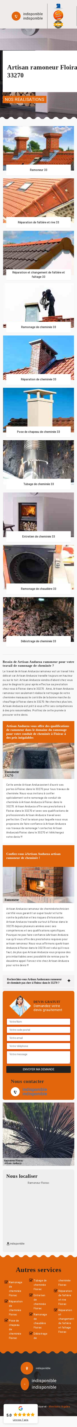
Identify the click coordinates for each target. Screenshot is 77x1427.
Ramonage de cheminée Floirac (15, 1289)
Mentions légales (59, 1406)
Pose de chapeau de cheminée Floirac (15, 1329)
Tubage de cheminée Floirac (40, 1285)
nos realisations (24, 99)
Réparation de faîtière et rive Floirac (65, 1297)
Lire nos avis (20, 1420)
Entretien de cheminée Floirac (40, 1302)
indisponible (33, 14)
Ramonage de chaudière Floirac (40, 1321)
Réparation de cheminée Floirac (16, 1308)
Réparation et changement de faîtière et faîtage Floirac (65, 1321)
